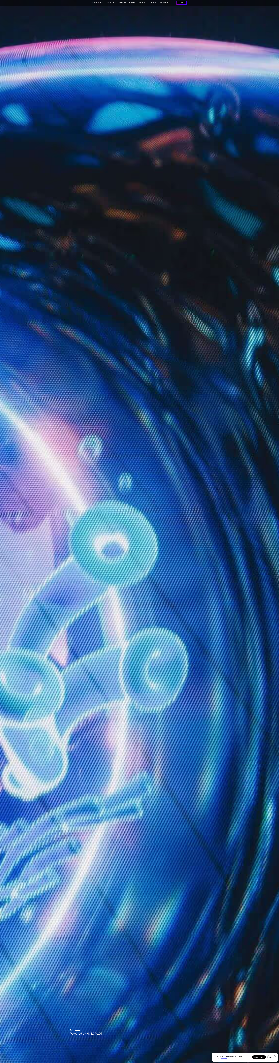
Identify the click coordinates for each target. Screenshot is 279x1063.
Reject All (271, 1057)
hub (171, 3)
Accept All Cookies (259, 1057)
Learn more (224, 1058)
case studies (163, 3)
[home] (97, 3)
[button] (112, 3)
